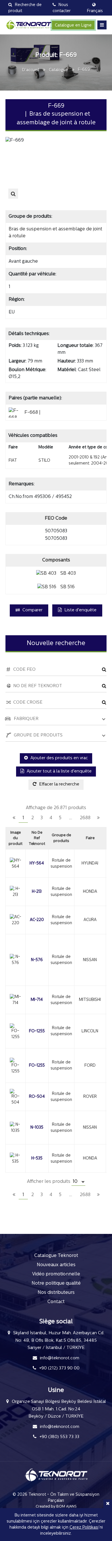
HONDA (90, 892)
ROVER (90, 1097)
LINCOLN (90, 1031)
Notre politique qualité (56, 1283)
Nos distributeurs (56, 1292)
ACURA (90, 920)
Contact (56, 1302)
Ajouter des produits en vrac (58, 758)
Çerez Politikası (84, 1527)
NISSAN (90, 960)
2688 (85, 818)
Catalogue (58, 70)
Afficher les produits (49, 1181)
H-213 (37, 892)
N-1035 (36, 1127)
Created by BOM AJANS (56, 1506)
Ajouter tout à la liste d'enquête (59, 771)
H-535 (37, 1158)
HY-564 (37, 863)
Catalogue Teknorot (56, 1256)
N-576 (37, 960)
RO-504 (37, 1097)
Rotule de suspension (61, 863)
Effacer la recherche (58, 784)
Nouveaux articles (56, 1265)
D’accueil (30, 70)
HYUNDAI (90, 863)
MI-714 (37, 1000)
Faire (90, 838)
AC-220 (37, 920)
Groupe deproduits (61, 838)
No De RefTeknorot (37, 838)
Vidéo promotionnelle (56, 1274)
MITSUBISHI (90, 1000)
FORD (90, 1065)
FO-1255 (37, 1031)
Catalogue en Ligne (73, 25)
